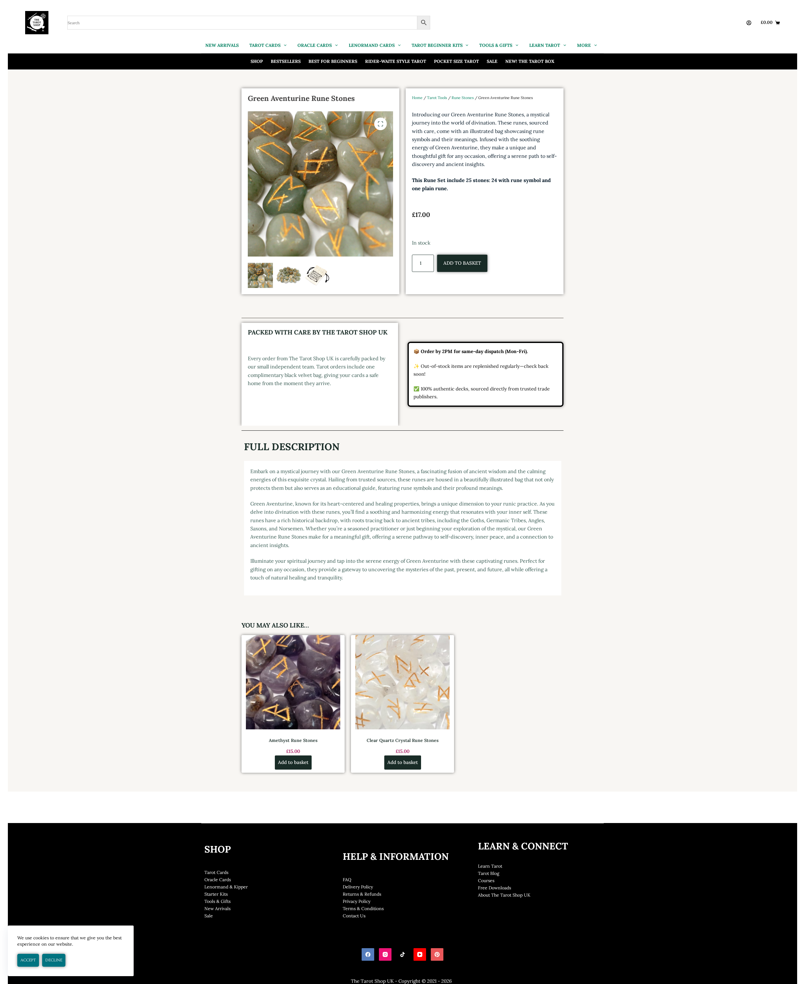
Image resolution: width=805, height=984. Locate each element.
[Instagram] (385, 954)
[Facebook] (368, 954)
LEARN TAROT (544, 45)
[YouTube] (420, 954)
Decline (53, 960)
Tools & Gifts (217, 901)
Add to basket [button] (293, 762)
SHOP (257, 61)
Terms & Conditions (363, 908)
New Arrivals (217, 908)
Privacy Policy (356, 901)
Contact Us (354, 916)
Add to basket (462, 263)
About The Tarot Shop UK (504, 895)
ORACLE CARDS (314, 45)
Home (417, 97)
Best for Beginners (332, 61)
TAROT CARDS (264, 45)
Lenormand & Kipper (226, 887)
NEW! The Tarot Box (529, 61)
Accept (28, 960)
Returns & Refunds (362, 894)
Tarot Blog (488, 873)
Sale (492, 61)
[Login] (749, 22)
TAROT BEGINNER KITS (437, 45)
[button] (380, 124)
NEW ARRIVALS (222, 45)
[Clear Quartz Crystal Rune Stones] (402, 682)
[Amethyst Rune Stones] (293, 682)
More (584, 45)
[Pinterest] (437, 954)
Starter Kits (216, 894)
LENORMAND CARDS (372, 45)
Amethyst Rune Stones (293, 740)
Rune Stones (463, 97)
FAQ (347, 879)
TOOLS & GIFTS (495, 45)
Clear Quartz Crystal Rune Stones (403, 740)
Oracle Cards (217, 879)
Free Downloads (494, 888)
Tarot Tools (437, 97)
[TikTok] (402, 954)
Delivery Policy (358, 887)
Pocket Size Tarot (456, 61)
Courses (486, 880)
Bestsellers (286, 61)
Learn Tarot (490, 866)
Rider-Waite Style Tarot (395, 61)
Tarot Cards (216, 872)
